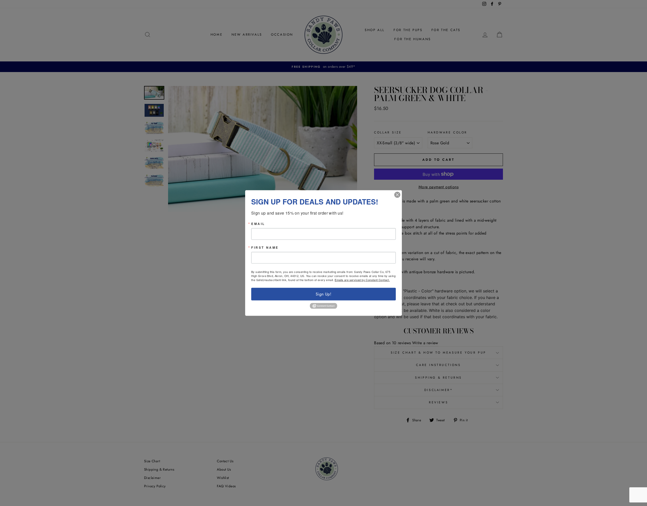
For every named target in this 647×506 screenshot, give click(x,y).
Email (258, 223)
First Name (265, 247)
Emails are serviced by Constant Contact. (362, 280)
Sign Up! (323, 294)
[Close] (397, 195)
